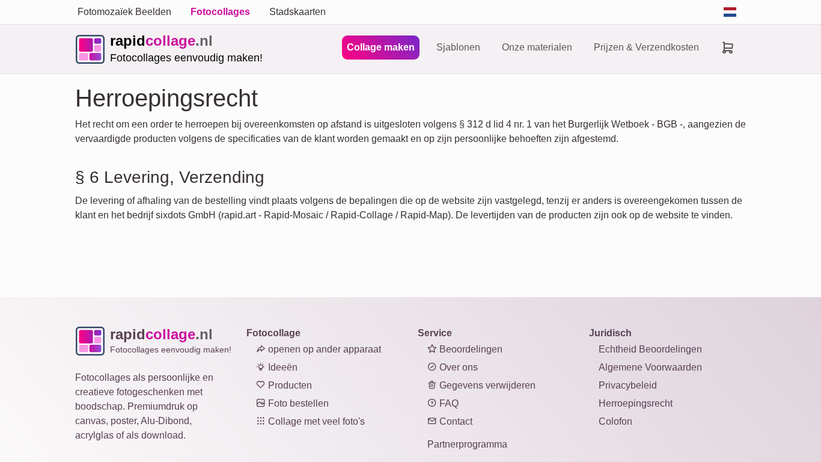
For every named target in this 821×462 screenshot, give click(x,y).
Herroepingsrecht (636, 403)
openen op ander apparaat (323, 349)
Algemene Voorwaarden (650, 367)
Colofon (615, 421)
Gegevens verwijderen (486, 385)
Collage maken (381, 47)
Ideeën (282, 367)
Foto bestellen (297, 403)
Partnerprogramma (467, 444)
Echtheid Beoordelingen (650, 349)
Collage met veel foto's (315, 421)
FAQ (448, 403)
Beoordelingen (469, 349)
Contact (454, 421)
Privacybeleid (628, 385)
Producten (289, 385)
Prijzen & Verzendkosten (646, 47)
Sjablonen (458, 47)
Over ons (457, 367)
